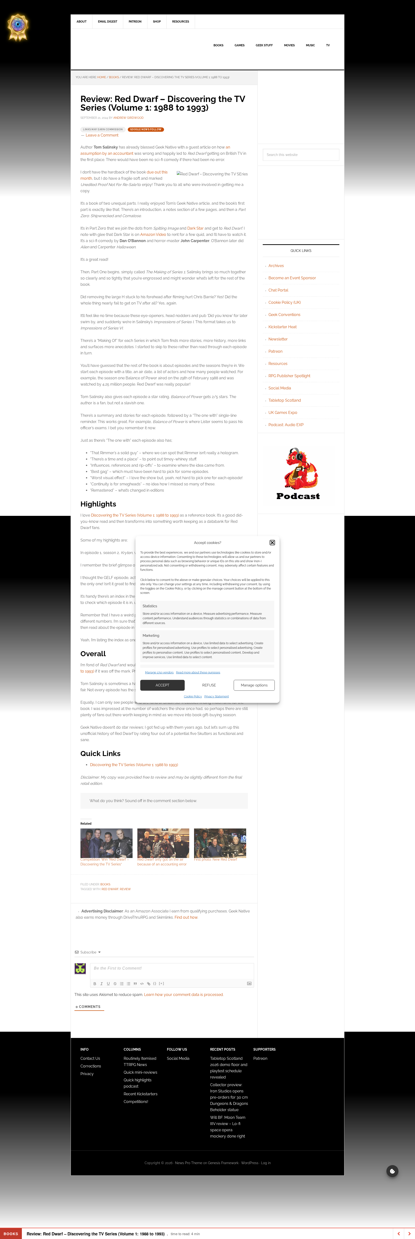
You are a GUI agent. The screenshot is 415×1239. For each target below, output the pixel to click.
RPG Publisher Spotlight (289, 376)
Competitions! (136, 1101)
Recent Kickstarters (141, 1094)
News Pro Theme (188, 1163)
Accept (162, 685)
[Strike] (115, 984)
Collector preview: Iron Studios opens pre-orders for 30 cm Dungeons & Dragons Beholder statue (229, 1097)
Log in (266, 1163)
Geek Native (111, 49)
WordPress (249, 1163)
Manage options (254, 685)
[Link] (148, 984)
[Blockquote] (135, 984)
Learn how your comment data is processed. (184, 994)
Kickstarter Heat (283, 327)
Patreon (275, 351)
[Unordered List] (128, 984)
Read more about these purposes (198, 672)
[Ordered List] (121, 984)
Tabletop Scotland (285, 400)
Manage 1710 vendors (159, 672)
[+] (161, 983)
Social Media (280, 388)
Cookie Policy (193, 696)
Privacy (87, 1074)
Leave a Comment (102, 135)
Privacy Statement (216, 696)
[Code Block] (142, 984)
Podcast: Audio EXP (286, 425)
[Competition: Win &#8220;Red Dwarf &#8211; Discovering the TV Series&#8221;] (106, 843)
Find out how (186, 917)
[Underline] (108, 984)
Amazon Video (153, 234)
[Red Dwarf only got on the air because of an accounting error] (163, 843)
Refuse (209, 685)
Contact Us (90, 1058)
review (125, 889)
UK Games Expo (283, 412)
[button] (272, 542)
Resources (278, 363)
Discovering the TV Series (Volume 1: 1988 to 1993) (135, 515)
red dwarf (110, 889)
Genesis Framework (223, 1163)
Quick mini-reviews (140, 1072)
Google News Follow (146, 129)
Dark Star (195, 228)
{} (155, 983)
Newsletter (278, 339)
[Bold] (95, 984)
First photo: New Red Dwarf (215, 859)
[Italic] (101, 984)
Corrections (90, 1066)
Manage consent (392, 1171)
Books (105, 884)
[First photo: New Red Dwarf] (220, 843)
